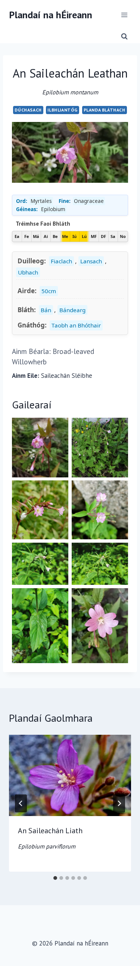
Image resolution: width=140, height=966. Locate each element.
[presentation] (70, 775)
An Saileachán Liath (50, 838)
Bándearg (72, 310)
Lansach (91, 261)
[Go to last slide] (21, 803)
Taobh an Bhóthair (76, 325)
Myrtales (41, 200)
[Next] (119, 803)
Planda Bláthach (104, 110)
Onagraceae (89, 200)
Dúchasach (28, 110)
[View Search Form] (124, 36)
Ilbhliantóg (62, 110)
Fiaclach (61, 261)
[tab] (55, 878)
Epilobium (53, 209)
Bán (46, 310)
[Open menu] (124, 15)
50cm (48, 291)
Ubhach (28, 272)
